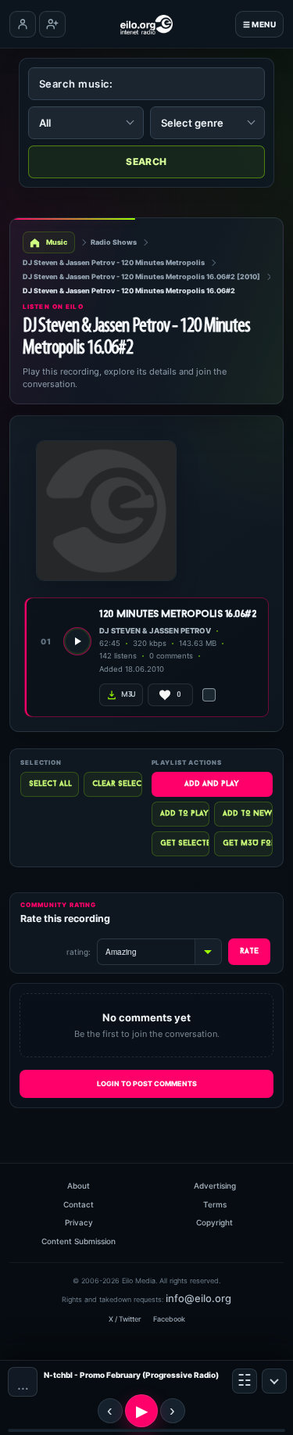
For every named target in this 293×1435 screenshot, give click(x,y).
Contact (78, 1204)
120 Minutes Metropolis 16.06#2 (177, 614)
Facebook (169, 1319)
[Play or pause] (141, 1410)
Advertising (215, 1185)
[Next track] (172, 1410)
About (78, 1185)
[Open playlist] (244, 1381)
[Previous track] (110, 1410)
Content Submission (78, 1241)
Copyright (214, 1222)
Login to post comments (147, 1083)
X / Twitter (125, 1319)
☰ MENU (259, 24)
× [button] (274, 1381)
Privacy (79, 1222)
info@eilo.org (198, 1298)
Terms (215, 1204)
